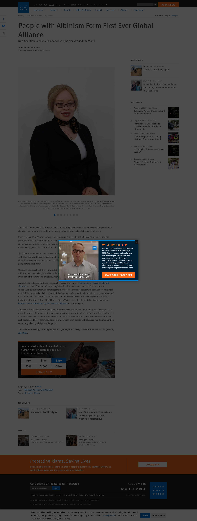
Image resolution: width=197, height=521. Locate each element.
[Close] (136, 242)
